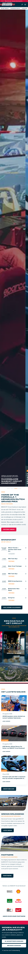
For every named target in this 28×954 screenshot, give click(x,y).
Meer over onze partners (14, 916)
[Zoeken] (22, 4)
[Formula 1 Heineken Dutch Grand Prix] (9, 910)
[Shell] (18, 891)
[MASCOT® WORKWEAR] (9, 891)
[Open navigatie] (25, 4)
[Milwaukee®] (18, 910)
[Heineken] (9, 900)
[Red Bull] (18, 900)
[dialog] (14, 939)
